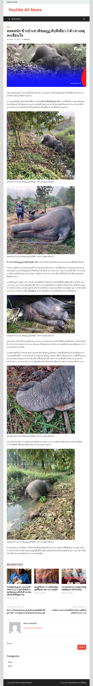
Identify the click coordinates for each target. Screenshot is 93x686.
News (8, 27)
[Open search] (84, 19)
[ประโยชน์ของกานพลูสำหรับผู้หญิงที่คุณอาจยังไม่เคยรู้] (74, 577)
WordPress (73, 682)
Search (9, 643)
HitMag (83, 682)
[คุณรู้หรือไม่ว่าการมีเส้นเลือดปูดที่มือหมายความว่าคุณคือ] (46, 577)
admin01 (27, 39)
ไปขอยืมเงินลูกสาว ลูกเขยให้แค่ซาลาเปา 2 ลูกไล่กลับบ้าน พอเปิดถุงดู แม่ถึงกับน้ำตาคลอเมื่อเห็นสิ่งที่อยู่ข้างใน (19, 591)
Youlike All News (25, 10)
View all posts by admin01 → (34, 628)
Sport (10, 666)
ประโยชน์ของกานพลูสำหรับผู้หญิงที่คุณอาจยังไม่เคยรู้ (74, 588)
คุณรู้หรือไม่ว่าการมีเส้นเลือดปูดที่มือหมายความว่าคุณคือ (46, 588)
